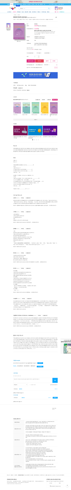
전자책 (15, 4)
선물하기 (47, 60)
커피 (44, 4)
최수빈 (23, 19)
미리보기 (19, 41)
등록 (55, 380)
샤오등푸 (30, 19)
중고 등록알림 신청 (39, 64)
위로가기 (67, 486)
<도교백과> (37, 261)
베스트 (23, 11)
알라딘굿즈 (25, 4)
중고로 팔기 (46, 64)
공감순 (49, 397)
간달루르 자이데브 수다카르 (37, 19)
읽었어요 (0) (33, 365)
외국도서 (21, 4)
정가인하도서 (34, 11)
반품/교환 (43, 421)
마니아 (14, 365)
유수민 (27, 19)
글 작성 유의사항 (53, 384)
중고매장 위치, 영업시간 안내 (56, 486)
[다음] (23, 31)
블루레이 (41, 4)
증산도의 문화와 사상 (44, 114)
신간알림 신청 (37, 99)
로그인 (50, 4)
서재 (57, 11)
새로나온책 (26, 11)
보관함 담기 (49, 99)
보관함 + (54, 60)
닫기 (69, 1)
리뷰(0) (40, 49)
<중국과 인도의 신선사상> (30, 205)
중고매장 (33, 4)
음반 (38, 4)
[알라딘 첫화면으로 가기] (13, 8)
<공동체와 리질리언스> (20, 205)
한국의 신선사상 (34, 114)
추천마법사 (19, 11)
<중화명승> (28, 292)
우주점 (36, 4)
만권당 (18, 4)
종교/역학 (19, 90)
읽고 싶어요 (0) (20, 365)
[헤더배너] (59, 8)
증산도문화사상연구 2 (32, 17)
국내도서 (11, 4)
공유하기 (56, 17)
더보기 (28, 188)
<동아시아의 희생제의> (30, 261)
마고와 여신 (15, 114)
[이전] (14, 31)
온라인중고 (29, 4)
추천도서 (38, 11)
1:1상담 (39, 421)
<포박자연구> (28, 222)
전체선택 (43, 99)
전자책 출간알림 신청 (30, 64)
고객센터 (59, 4)
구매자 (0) (15, 388)
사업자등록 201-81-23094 (17, 481)
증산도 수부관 (24, 114)
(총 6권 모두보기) (24, 99)
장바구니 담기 (30, 60)
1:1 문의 (50, 483)
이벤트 (30, 11)
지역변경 (45, 44)
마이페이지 (55, 4)
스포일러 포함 (33, 384)
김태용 (20, 19)
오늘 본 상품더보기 (54, 409)
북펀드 (48, 11)
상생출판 (47, 19)
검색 (49, 8)
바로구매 (39, 60)
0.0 (33, 49)
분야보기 (9, 11)
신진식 (14, 19)
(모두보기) (54, 205)
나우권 (17, 19)
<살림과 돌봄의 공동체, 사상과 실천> (41, 205)
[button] (32, 139)
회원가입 (52, 4)
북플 (55, 11)
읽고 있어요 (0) (26, 365)
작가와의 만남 (44, 11)
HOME (8, 4)
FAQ (59, 483)
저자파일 (22, 197)
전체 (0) (20, 388)
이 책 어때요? (40, 366)
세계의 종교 (24, 90)
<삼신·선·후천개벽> (29, 325)
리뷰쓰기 (55, 397)
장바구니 (62, 4)
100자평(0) (36, 49)
